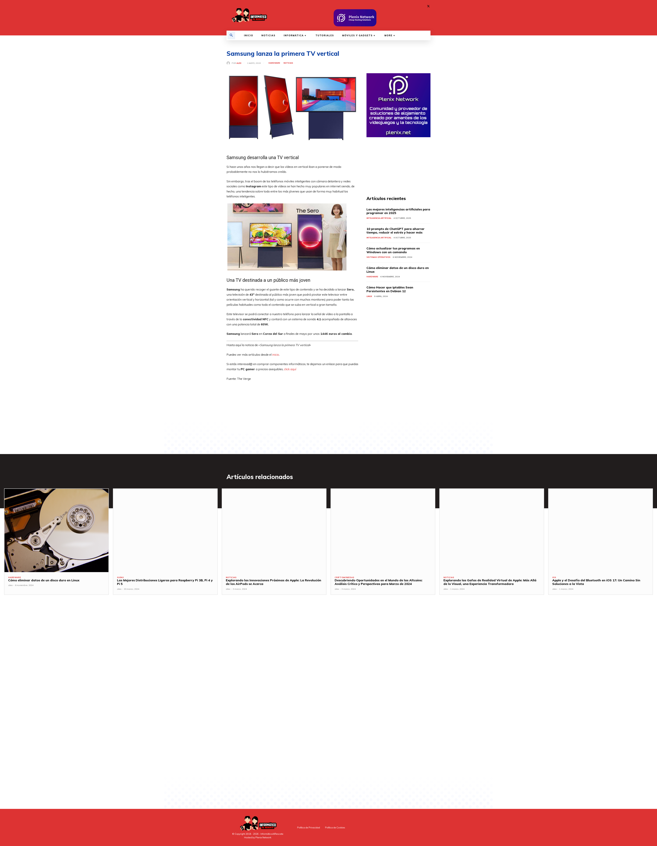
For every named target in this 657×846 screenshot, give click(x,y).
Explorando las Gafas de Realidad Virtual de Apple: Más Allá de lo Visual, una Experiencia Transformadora (489, 582)
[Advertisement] (292, 410)
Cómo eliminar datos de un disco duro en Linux (397, 270)
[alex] (229, 63)
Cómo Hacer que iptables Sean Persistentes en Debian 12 (389, 289)
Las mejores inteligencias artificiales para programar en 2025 (398, 211)
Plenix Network (263, 837)
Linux (369, 296)
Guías (120, 577)
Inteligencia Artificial (378, 218)
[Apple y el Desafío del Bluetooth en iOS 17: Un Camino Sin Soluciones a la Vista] (601, 530)
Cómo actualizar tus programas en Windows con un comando (393, 250)
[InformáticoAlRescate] (249, 15)
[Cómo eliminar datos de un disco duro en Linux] (56, 530)
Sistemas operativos (378, 257)
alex (238, 63)
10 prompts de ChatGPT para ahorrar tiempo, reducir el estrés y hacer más (395, 231)
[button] (231, 35)
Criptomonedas (344, 577)
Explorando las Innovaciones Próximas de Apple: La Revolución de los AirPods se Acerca (273, 582)
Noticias (288, 63)
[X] (428, 6)
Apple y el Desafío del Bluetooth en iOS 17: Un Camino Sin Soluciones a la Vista (596, 582)
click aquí (290, 369)
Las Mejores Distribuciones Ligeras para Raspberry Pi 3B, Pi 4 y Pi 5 (165, 582)
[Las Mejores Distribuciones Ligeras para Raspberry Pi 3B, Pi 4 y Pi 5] (165, 530)
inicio (275, 354)
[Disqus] (292, 656)
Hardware (274, 63)
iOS (554, 577)
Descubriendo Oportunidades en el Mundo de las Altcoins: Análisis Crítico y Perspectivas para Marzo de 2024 (378, 582)
